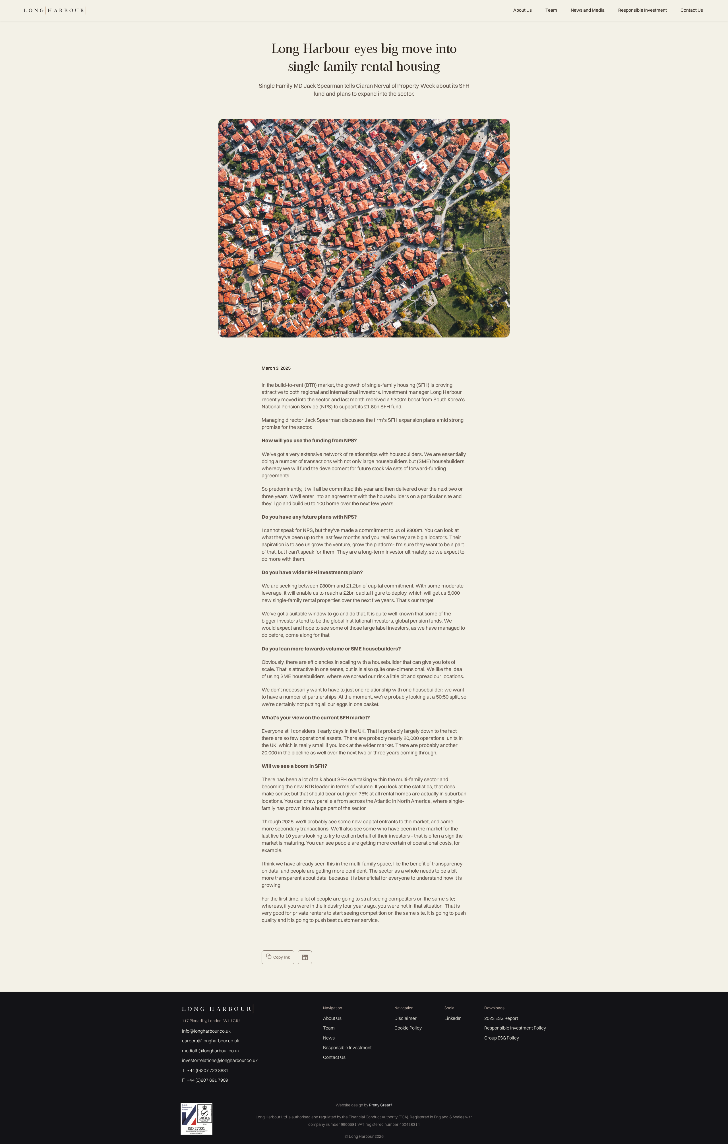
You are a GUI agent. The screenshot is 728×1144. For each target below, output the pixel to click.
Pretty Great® (380, 1105)
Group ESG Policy (501, 1038)
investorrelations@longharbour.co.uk (220, 1060)
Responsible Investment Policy (515, 1028)
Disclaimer (405, 1018)
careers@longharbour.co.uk (210, 1040)
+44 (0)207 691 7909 (207, 1080)
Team (551, 10)
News (329, 1038)
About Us (522, 10)
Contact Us (692, 10)
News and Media (588, 10)
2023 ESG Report (501, 1018)
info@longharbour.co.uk (206, 1031)
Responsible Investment (642, 10)
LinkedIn (453, 1018)
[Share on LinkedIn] (305, 957)
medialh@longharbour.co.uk (211, 1050)
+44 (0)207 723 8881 (207, 1070)
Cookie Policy (408, 1028)
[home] (54, 10)
